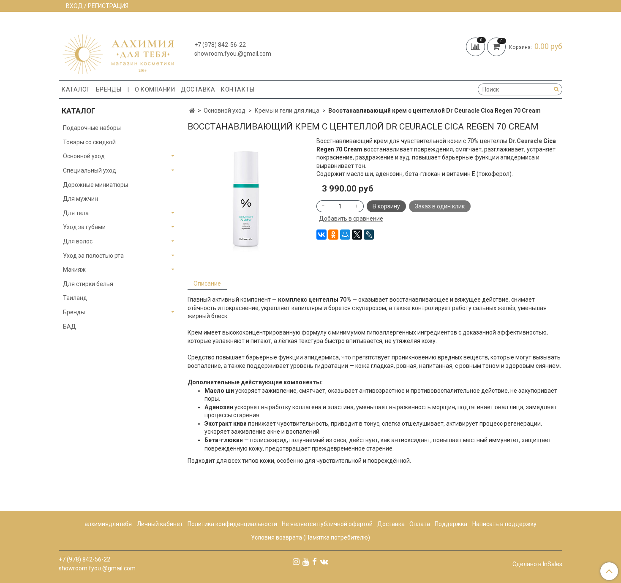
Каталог (76, 89)
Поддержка (451, 524)
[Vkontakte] (324, 561)
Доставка (198, 89)
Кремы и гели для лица (287, 110)
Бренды (109, 89)
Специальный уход (89, 170)
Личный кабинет (160, 524)
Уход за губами (84, 227)
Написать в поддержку (504, 524)
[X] (357, 234)
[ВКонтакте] (321, 234)
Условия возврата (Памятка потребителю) (310, 537)
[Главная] (192, 110)
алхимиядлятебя (108, 524)
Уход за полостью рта (93, 255)
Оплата (419, 524)
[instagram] (296, 561)
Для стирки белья (88, 284)
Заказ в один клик (440, 206)
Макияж (74, 269)
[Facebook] (314, 561)
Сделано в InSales (537, 564)
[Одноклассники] (333, 234)
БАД (69, 326)
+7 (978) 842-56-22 (220, 44)
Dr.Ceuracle (525, 141)
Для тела (76, 213)
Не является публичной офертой (327, 524)
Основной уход (224, 110)
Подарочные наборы (92, 127)
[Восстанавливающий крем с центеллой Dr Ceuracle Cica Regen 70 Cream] (246, 200)
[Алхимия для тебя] (116, 47)
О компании (155, 89)
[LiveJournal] (369, 234)
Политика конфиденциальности (232, 524)
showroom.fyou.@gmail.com (232, 53)
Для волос (78, 241)
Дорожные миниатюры (95, 184)
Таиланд (75, 297)
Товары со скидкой (89, 142)
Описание (207, 283)
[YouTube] (305, 561)
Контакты (237, 89)
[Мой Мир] (345, 234)
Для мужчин (80, 198)
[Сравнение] (476, 46)
